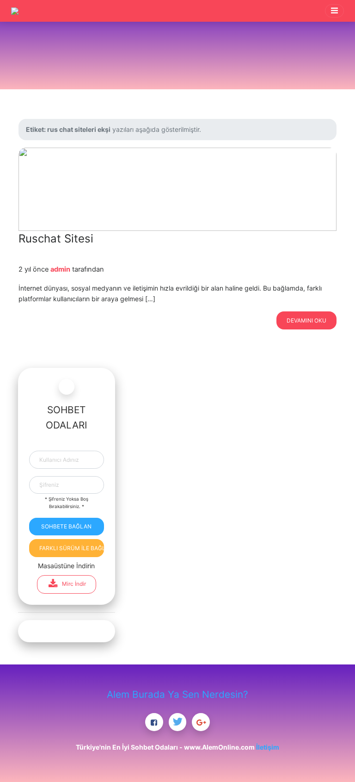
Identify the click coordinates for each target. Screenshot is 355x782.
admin (60, 269)
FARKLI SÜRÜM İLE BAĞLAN (71, 548)
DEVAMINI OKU (306, 320)
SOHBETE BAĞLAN (66, 526)
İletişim (267, 747)
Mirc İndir (74, 583)
